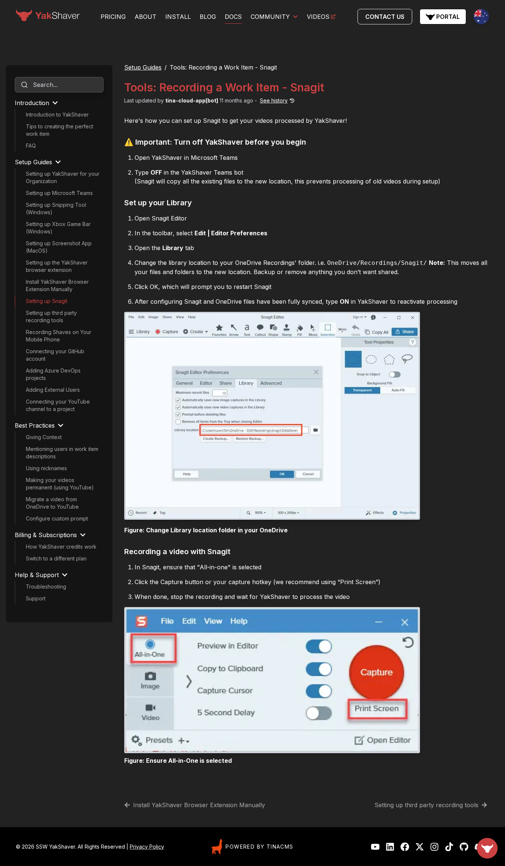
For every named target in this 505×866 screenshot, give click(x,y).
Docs (233, 16)
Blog (208, 16)
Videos (318, 16)
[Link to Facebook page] (404, 846)
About (145, 16)
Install (178, 16)
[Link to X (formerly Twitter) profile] (419, 846)
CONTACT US (384, 16)
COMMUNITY (270, 16)
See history (274, 100)
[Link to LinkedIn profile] (390, 846)
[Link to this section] (311, 143)
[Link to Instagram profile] (434, 846)
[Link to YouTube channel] (375, 846)
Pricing (113, 16)
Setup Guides (143, 67)
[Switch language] (481, 16)
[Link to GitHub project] (464, 846)
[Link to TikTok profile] (449, 846)
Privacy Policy (147, 846)
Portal (448, 16)
